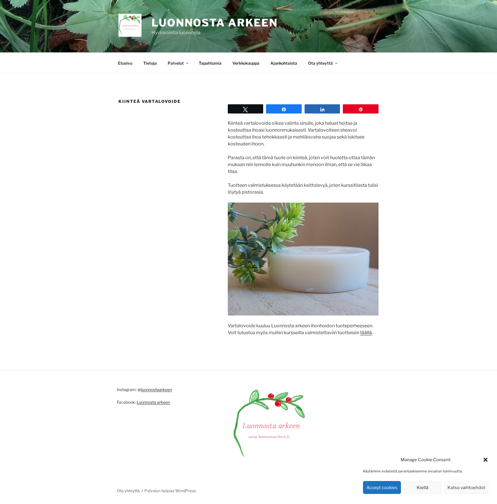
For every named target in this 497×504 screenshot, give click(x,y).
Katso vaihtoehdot (466, 487)
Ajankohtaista (283, 63)
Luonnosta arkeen (215, 22)
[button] (485, 460)
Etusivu (125, 63)
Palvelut (176, 63)
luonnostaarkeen (156, 389)
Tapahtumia (210, 63)
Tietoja (150, 63)
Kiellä (422, 487)
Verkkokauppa (245, 63)
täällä (366, 332)
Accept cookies (381, 487)
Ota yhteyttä (320, 63)
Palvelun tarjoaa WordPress (170, 490)
